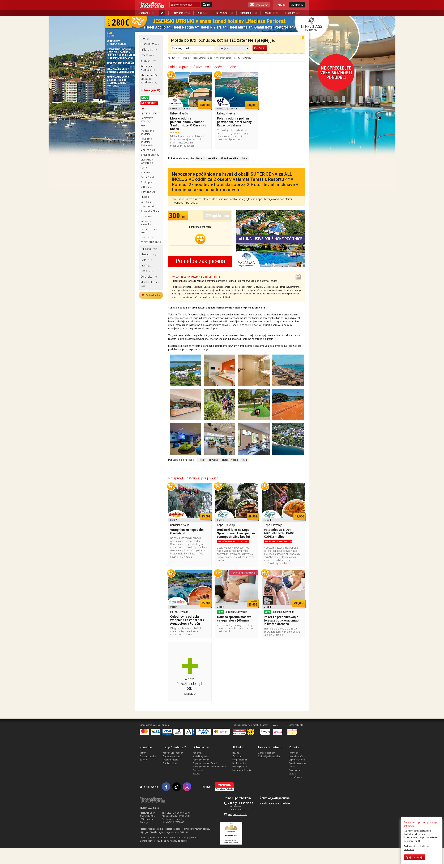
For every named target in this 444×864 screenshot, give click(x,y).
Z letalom (293, 12)
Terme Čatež (147, 177)
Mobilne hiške (147, 150)
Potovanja (181, 12)
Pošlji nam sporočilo (237, 814)
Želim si (143, 760)
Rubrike (294, 747)
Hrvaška (145, 196)
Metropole (146, 216)
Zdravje (292, 773)
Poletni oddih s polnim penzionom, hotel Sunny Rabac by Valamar (234, 122)
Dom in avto (294, 770)
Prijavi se (281, 4)
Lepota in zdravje (297, 760)
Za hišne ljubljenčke (150, 242)
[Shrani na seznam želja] (207, 76)
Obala (146, 271)
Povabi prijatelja (239, 767)
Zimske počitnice (149, 154)
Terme (143, 167)
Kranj (146, 265)
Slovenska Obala (149, 211)
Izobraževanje (295, 777)
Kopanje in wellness (147, 68)
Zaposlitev (237, 756)
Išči (208, 4)
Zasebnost (198, 770)
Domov (143, 753)
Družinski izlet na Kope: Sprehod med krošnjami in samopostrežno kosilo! (236, 533)
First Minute (224, 12)
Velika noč (146, 187)
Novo (144, 98)
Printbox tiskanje (171, 763)
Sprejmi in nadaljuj (415, 857)
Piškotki (196, 773)
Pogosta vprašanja (172, 756)
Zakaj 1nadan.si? (266, 753)
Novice (235, 753)
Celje (146, 260)
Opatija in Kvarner (150, 113)
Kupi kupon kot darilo (200, 227)
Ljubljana (147, 12)
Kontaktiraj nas (200, 756)
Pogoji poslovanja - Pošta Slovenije (209, 767)
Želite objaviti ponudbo (269, 756)
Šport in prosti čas (297, 763)
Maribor (148, 254)
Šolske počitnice (149, 182)
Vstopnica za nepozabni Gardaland (187, 531)
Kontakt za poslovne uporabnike (275, 803)
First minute (146, 237)
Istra (142, 126)
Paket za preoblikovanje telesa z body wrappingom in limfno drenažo (282, 620)
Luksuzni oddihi (148, 206)
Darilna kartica (150, 295)
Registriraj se (297, 5)
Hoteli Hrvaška (230, 459)
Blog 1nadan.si (239, 760)
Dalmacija (145, 201)
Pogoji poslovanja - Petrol (205, 763)
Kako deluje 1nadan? (173, 753)
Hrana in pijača (296, 756)
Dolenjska (148, 276)
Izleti (202, 12)
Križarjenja (248, 12)
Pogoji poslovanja (201, 760)
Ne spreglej (149, 103)
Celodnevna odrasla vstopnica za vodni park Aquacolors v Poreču (187, 620)
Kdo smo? (197, 753)
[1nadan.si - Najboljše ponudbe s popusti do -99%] (151, 5)
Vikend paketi (147, 192)
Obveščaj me (262, 5)
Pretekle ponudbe (148, 756)
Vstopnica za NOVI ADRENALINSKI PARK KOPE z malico (279, 533)
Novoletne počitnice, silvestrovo (146, 141)
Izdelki (271, 12)
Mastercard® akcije (241, 770)
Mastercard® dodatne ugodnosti (148, 79)
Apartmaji (145, 172)
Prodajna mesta (170, 760)
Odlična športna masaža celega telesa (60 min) (234, 618)
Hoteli (143, 108)
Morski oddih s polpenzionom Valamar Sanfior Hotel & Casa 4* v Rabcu (188, 124)
